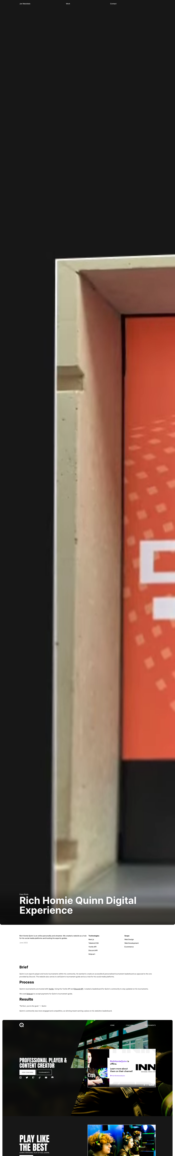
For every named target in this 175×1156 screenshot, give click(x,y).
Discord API (78, 989)
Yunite (51, 989)
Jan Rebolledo (24, 4)
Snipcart (30, 994)
